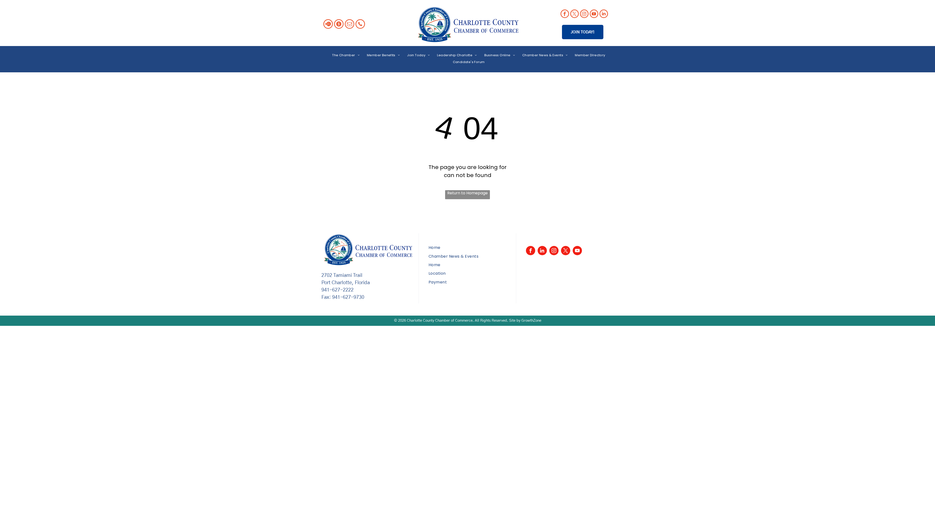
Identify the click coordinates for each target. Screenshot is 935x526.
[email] (349, 24)
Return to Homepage (467, 193)
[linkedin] (603, 14)
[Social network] (328, 24)
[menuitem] (345, 55)
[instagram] (584, 14)
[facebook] (565, 14)
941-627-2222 (337, 290)
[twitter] (574, 14)
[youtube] (594, 14)
